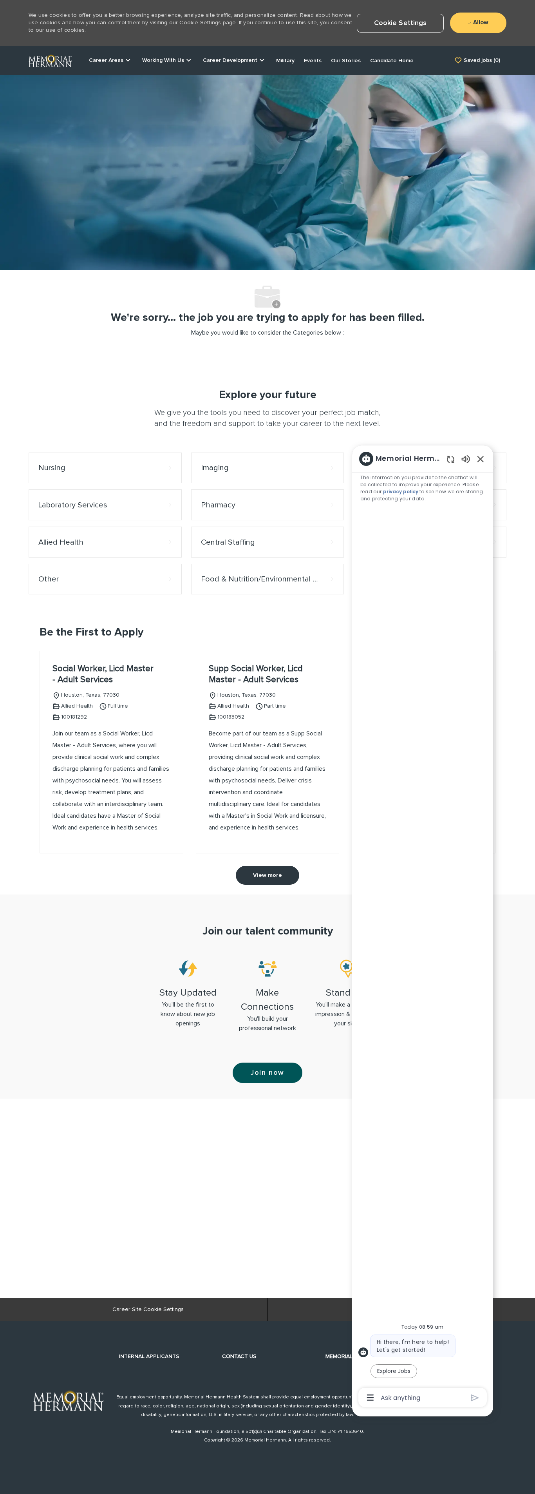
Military (285, 60)
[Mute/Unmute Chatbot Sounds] (466, 458)
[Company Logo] (50, 60)
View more (267, 875)
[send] (475, 1398)
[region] (422, 927)
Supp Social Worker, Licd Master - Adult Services (256, 674)
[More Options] (370, 1397)
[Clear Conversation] (450, 459)
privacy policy (401, 491)
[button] (400, 23)
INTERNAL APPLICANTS (149, 1356)
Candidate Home (392, 60)
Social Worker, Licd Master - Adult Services (103, 674)
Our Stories (346, 60)
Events (313, 60)
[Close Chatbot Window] (480, 458)
